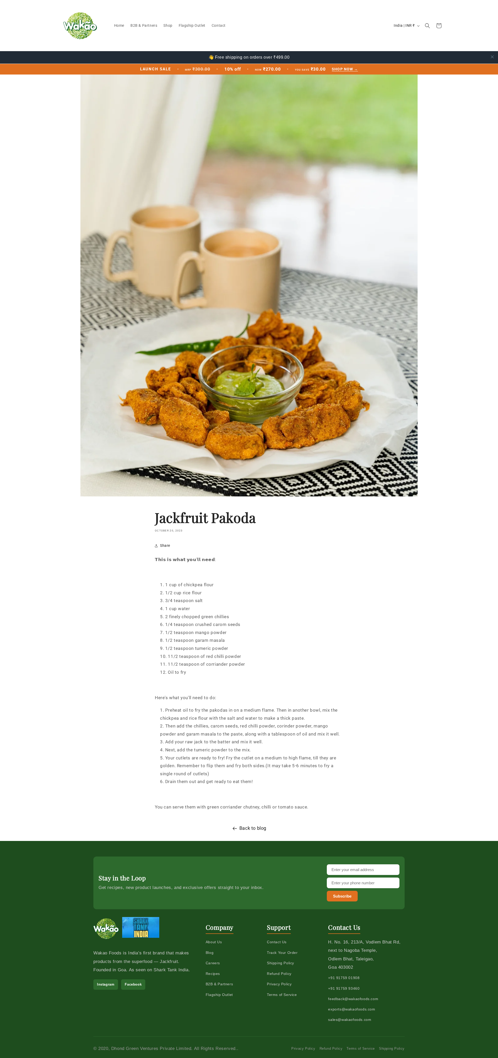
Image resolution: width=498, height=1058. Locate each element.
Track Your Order (282, 953)
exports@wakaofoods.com (351, 1009)
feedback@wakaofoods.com (353, 999)
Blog (209, 953)
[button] (427, 25)
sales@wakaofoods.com (349, 1019)
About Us (214, 942)
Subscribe (342, 896)
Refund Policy (279, 974)
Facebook (133, 984)
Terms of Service (282, 995)
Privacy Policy (279, 984)
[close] (492, 57)
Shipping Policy (280, 963)
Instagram (105, 984)
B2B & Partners (219, 984)
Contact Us (277, 942)
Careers (213, 963)
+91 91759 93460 (343, 988)
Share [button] (165, 545)
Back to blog (252, 828)
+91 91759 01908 (343, 978)
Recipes (213, 974)
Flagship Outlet (219, 995)
